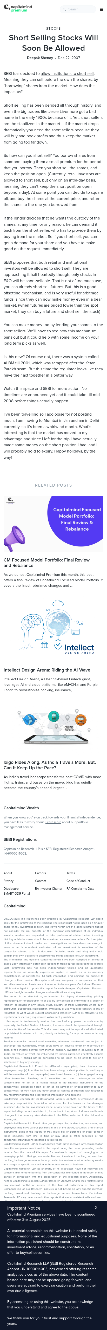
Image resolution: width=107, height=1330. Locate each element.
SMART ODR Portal (17, 893)
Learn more (53, 822)
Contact (40, 881)
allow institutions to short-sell (67, 73)
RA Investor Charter (48, 888)
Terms (70, 873)
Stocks (53, 28)
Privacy (9, 881)
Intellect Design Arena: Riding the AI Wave (47, 670)
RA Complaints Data (80, 888)
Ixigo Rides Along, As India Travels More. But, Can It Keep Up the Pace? (50, 765)
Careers (40, 873)
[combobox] (78, 9)
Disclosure (11, 888)
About (8, 873)
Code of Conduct (78, 881)
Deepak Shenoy (40, 58)
